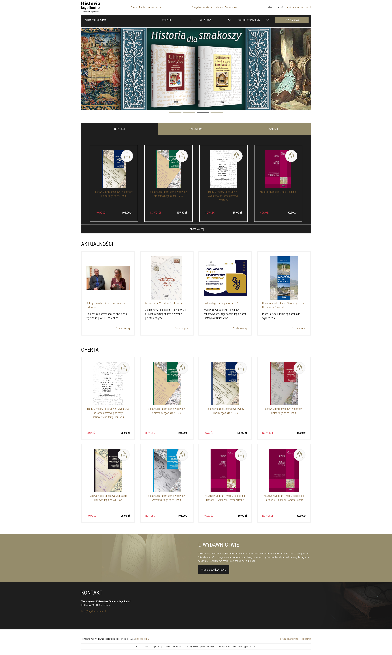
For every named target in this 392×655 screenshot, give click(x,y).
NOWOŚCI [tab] (119, 128)
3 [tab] (203, 112)
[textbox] (175, 20)
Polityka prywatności (289, 638)
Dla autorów (231, 7)
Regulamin (306, 638)
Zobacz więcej (196, 229)
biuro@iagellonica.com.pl (298, 7)
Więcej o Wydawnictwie (213, 569)
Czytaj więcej (123, 328)
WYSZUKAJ (293, 20)
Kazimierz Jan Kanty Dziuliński (108, 417)
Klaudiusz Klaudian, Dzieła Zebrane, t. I (284, 495)
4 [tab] (217, 112)
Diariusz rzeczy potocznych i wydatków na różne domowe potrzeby (223, 196)
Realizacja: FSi (142, 638)
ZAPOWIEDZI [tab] (196, 128)
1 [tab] (175, 112)
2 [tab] (189, 112)
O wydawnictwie (200, 7)
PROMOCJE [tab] (273, 128)
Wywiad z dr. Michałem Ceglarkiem (163, 303)
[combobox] (177, 20)
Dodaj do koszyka (127, 156)
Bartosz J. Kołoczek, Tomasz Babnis (225, 499)
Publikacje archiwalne (150, 7)
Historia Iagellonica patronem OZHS (222, 303)
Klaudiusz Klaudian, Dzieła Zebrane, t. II (225, 495)
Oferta (134, 7)
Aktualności (217, 7)
